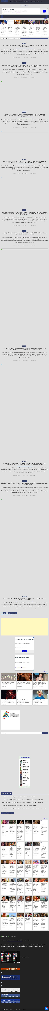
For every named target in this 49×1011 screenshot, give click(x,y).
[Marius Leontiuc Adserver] (10, 990)
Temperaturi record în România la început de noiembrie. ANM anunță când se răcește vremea (24, 46)
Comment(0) (33, 57)
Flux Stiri (24, 43)
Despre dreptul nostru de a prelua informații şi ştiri (15, 940)
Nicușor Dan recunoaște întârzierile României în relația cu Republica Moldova (19, 805)
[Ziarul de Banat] (10, 969)
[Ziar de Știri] (1, 972)
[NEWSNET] (10, 995)
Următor (14, 613)
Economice (24, 481)
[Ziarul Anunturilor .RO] (1, 985)
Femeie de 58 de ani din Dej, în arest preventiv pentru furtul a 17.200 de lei (26, 1)
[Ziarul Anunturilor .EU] (10, 1000)
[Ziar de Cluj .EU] (10, 977)
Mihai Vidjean (25, 57)
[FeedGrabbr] (24, 787)
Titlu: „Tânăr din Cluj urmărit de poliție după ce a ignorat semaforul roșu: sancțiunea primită (22, 802)
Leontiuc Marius (23, 1009)
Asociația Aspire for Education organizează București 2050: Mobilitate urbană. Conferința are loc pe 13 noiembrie (24, 233)
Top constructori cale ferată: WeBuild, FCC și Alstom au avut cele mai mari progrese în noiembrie (24, 599)
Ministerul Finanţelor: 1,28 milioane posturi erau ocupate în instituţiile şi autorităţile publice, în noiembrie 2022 (24, 484)
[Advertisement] (24, 626)
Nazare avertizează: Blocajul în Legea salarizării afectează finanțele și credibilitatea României (22, 799)
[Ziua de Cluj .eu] (1, 982)
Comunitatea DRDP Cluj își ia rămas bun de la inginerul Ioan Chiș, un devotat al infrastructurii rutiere (24, 808)
